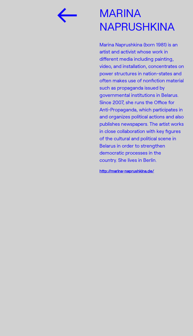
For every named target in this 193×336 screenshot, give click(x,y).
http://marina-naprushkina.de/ (127, 170)
